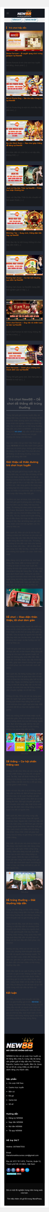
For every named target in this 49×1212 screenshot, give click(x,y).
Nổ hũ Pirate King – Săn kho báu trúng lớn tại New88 (24, 99)
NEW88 (35, 1002)
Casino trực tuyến (16, 1087)
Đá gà (11, 1096)
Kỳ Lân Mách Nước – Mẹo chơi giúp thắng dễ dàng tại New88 (24, 144)
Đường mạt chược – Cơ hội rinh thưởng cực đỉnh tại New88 (23, 279)
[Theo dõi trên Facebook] (9, 1170)
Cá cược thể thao (16, 1083)
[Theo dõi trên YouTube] (22, 1170)
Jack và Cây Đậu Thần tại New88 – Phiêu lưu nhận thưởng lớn (24, 189)
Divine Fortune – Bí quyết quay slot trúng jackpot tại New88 (24, 54)
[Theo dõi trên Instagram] (13, 1170)
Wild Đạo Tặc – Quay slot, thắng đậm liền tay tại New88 (24, 234)
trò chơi (18, 431)
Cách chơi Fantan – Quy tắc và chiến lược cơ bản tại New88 (24, 324)
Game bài (13, 1100)
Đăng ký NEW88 (16, 1118)
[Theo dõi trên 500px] (27, 1170)
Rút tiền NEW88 (15, 1126)
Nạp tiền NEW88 (16, 1122)
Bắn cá (12, 1091)
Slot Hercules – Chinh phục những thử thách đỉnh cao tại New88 (23, 369)
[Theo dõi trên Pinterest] (18, 1170)
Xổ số (11, 1104)
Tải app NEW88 (15, 1130)
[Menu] (7, 13)
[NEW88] (24, 13)
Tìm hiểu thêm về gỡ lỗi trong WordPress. (24, 1199)
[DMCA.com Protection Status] (14, 1173)
